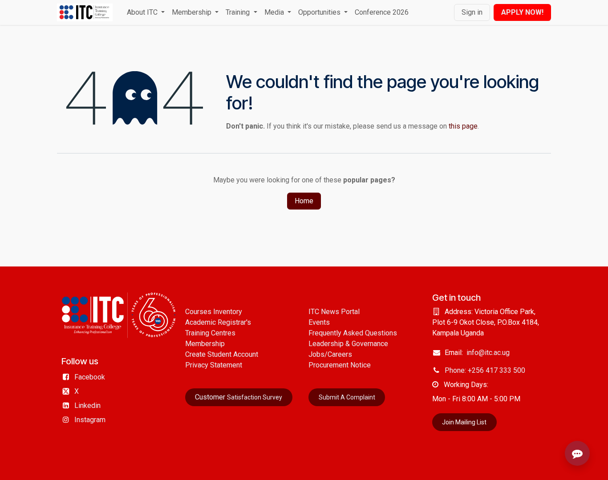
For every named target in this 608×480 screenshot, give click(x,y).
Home (304, 201)
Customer (238, 397)
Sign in (472, 12)
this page (463, 126)
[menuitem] (145, 12)
